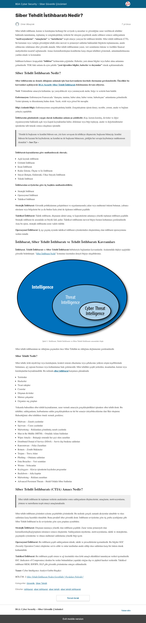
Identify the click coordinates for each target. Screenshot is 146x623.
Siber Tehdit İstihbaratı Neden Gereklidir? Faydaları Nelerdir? (55, 576)
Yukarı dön (126, 610)
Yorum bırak (73, 598)
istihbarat (28, 589)
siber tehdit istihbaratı (71, 589)
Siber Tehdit (41, 583)
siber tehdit (54, 589)
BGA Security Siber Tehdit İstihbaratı (56, 84)
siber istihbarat (61, 370)
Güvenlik (31, 583)
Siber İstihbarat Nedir (45, 253)
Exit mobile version (73, 618)
